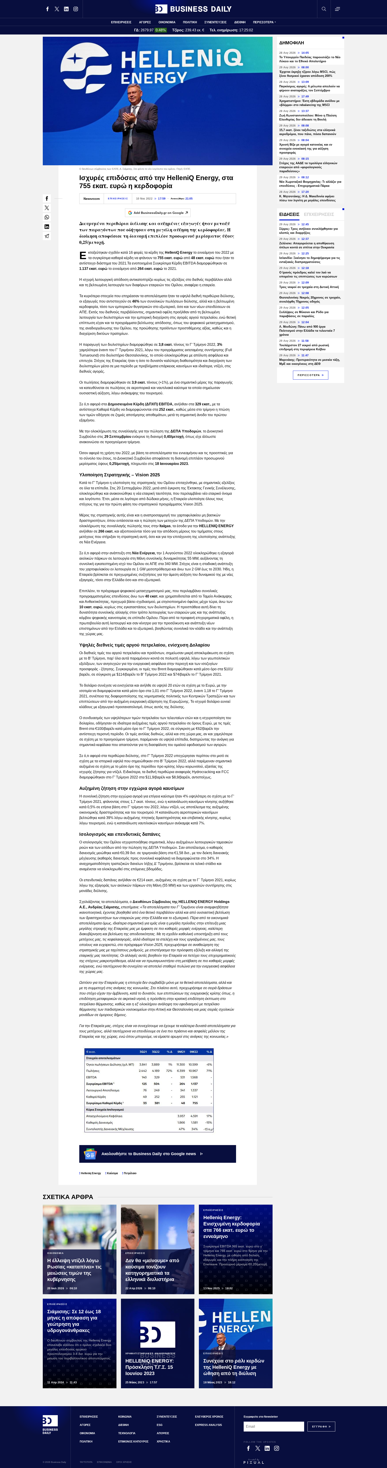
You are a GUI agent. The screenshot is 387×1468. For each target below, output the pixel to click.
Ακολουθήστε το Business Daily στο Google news (148, 1154)
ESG (159, 1425)
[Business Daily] (193, 8)
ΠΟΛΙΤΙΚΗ (190, 22)
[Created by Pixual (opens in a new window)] (289, 1463)
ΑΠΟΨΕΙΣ (163, 1433)
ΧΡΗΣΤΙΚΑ (163, 1441)
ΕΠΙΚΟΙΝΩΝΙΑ (104, 1462)
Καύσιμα (112, 1173)
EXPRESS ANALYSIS (208, 1425)
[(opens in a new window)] (47, 9)
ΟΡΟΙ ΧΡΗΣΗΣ (124, 1462)
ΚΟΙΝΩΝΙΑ (125, 1416)
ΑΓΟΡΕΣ (145, 22)
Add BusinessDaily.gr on (159, 213)
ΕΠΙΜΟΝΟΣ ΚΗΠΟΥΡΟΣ (133, 1441)
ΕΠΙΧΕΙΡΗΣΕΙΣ (121, 22)
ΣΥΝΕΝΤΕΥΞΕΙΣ (215, 22)
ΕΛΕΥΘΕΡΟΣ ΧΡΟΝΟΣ (209, 1416)
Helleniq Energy (91, 1173)
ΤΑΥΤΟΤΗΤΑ (86, 1462)
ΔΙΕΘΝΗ (239, 22)
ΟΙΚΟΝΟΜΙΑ (167, 22)
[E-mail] (47, 236)
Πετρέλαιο (130, 1173)
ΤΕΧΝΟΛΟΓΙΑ (126, 1433)
